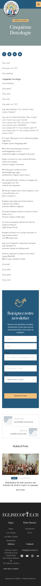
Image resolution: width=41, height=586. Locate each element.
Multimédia (11, 540)
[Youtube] (27, 556)
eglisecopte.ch (10, 578)
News (11, 529)
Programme (29, 529)
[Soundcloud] (37, 556)
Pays (7, 374)
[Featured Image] (20, 464)
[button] (38, 4)
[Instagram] (32, 556)
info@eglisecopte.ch (30, 550)
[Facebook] (4, 54)
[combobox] (20, 379)
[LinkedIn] (15, 54)
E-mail (7, 352)
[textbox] (20, 379)
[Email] (20, 54)
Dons (30, 533)
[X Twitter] (9, 54)
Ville (7, 363)
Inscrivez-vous (20, 396)
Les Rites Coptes (11, 537)
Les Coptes (10, 533)
